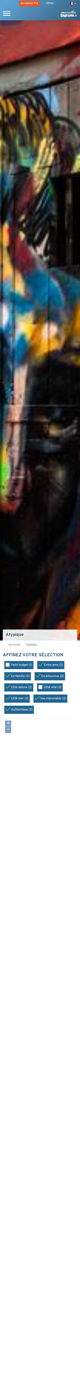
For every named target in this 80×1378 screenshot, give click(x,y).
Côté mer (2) (19, 698)
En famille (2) (20, 676)
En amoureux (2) (52, 676)
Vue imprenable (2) (53, 698)
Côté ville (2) (52, 687)
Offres (50, 3)
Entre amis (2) (53, 665)
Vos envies (14, 645)
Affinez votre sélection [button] (33, 655)
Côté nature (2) (21, 687)
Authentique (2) (21, 710)
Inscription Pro (29, 3)
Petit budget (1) (21, 665)
